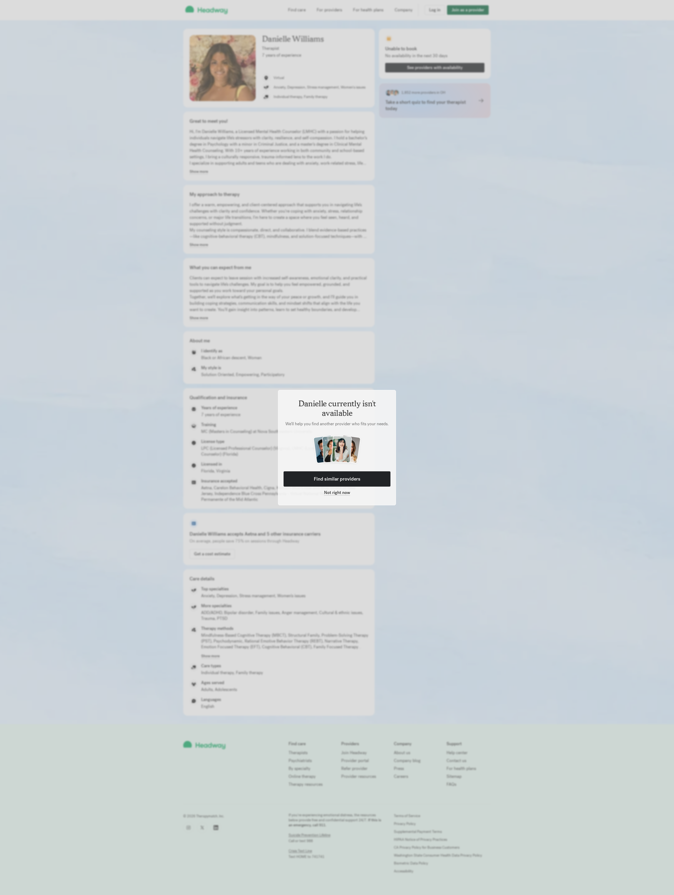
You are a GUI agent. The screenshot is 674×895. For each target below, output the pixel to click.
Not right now (337, 492)
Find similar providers (337, 479)
